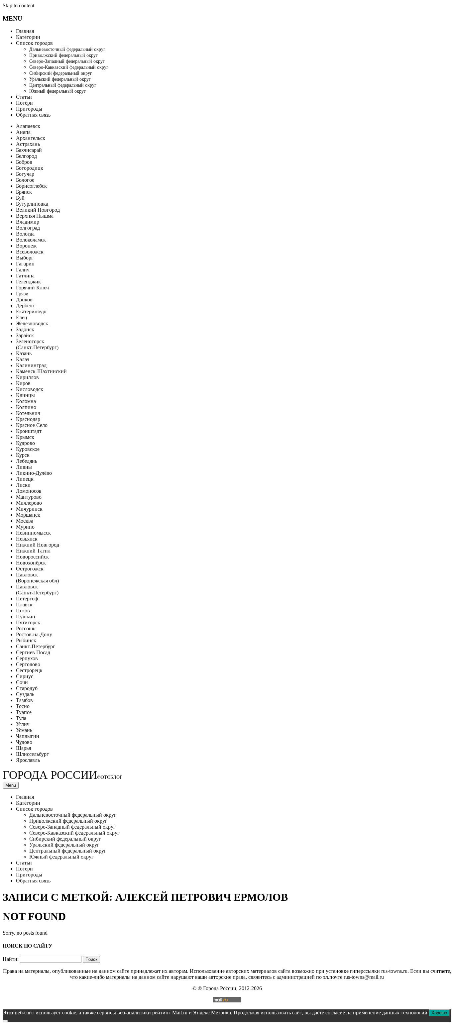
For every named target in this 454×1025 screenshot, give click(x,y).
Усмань (24, 730)
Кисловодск (29, 389)
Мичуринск (29, 509)
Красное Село (32, 425)
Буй (20, 198)
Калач (22, 359)
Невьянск (27, 539)
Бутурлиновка (32, 204)
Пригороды (29, 109)
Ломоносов (29, 491)
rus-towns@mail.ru (364, 977)
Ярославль (28, 760)
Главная (25, 31)
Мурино (25, 527)
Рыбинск (26, 640)
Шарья (23, 748)
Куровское (28, 449)
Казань (24, 353)
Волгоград (28, 228)
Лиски (23, 485)
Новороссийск (32, 557)
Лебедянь (26, 461)
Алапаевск (28, 126)
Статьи (24, 97)
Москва (24, 521)
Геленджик (28, 281)
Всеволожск (30, 252)
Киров (23, 383)
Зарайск (25, 335)
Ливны (24, 467)
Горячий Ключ (32, 287)
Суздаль (25, 694)
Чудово (24, 742)
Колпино (26, 407)
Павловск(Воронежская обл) (37, 577)
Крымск (25, 437)
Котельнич (28, 413)
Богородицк (29, 168)
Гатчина (25, 275)
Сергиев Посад (33, 652)
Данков (24, 299)
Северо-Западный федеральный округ (67, 61)
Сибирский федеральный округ (60, 73)
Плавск (24, 604)
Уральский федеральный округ (60, 79)
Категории (28, 37)
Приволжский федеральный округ (63, 55)
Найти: (11, 959)
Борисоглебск (31, 186)
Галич (23, 269)
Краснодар (28, 419)
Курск (23, 455)
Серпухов (27, 658)
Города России (62, 775)
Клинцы (25, 395)
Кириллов (27, 377)
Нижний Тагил (33, 551)
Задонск (25, 329)
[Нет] (5, 1021)
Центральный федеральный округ (62, 85)
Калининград (31, 365)
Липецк (25, 479)
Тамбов (24, 700)
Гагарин (25, 263)
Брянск (24, 192)
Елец (21, 317)
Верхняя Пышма (35, 216)
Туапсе (24, 712)
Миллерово (29, 503)
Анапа (23, 132)
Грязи (22, 293)
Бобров (24, 162)
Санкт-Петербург (35, 646)
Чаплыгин (27, 736)
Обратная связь (33, 115)
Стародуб (27, 688)
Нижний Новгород (37, 545)
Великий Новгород (38, 210)
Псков (23, 610)
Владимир (27, 222)
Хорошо (439, 1012)
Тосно (23, 706)
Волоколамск (31, 240)
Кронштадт (29, 431)
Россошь (25, 628)
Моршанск (28, 515)
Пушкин (25, 616)
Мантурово (29, 497)
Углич (23, 724)
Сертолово (28, 664)
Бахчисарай (29, 150)
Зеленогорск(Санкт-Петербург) (37, 344)
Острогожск (30, 568)
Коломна (26, 401)
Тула (21, 718)
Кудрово (25, 443)
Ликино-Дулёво (34, 473)
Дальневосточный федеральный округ (67, 49)
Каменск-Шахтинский (41, 371)
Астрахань (28, 144)
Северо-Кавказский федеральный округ (68, 67)
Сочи (22, 682)
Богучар (25, 174)
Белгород (26, 156)
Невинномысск (33, 533)
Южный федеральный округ (57, 91)
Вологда (25, 234)
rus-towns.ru (394, 971)
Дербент (25, 305)
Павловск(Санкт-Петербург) (37, 589)
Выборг (25, 257)
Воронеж (26, 246)
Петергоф (27, 598)
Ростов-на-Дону (34, 634)
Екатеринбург (32, 311)
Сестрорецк (29, 670)
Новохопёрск (31, 562)
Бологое (25, 180)
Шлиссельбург (32, 754)
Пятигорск (28, 622)
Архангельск (30, 138)
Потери (24, 103)
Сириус (24, 676)
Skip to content (18, 5)
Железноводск (32, 323)
